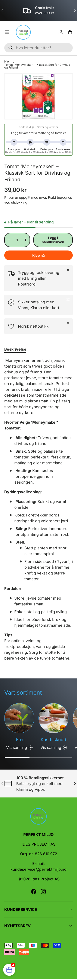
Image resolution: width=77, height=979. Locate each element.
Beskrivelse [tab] (15, 349)
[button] (70, 32)
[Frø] (19, 718)
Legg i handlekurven (53, 240)
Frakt (52, 197)
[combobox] (38, 47)
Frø (19, 739)
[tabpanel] (38, 509)
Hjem (7, 61)
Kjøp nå (38, 256)
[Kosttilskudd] (53, 718)
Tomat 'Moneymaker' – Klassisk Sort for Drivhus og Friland (37, 66)
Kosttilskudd (53, 739)
